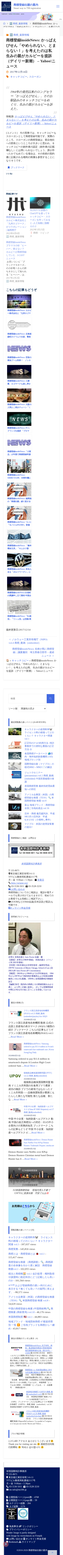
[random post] (16, 1348)
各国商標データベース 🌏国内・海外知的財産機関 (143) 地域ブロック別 (39, 756)
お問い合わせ (18, 889)
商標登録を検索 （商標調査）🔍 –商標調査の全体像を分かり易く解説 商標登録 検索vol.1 (30, 1265)
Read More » (17, 1036)
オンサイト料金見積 (20, 908)
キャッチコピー (18, 76)
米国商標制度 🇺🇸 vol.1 (20, 1316)
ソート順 (13, 708)
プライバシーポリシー (20, 1529)
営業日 (40, 880)
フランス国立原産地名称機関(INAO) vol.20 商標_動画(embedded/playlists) (37, 1413)
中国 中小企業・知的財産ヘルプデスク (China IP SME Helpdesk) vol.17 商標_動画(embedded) (39, 1109)
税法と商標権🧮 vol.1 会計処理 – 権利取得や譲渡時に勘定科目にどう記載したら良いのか (31, 1277)
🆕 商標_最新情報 (19, 23)
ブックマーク (17, 167)
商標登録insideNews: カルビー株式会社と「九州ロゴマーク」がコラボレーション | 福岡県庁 (16, 223)
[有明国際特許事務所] (31, 850)
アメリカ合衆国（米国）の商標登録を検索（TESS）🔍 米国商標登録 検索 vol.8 (39, 797)
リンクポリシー (30, 1526)
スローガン (35, 76)
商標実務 (13, 1249)
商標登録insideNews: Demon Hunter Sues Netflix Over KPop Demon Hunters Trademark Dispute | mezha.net (39, 1143)
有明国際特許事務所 (31, 864)
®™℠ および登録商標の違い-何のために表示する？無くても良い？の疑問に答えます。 (31, 1289)
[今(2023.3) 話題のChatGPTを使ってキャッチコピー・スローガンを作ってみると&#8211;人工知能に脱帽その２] (40, 203)
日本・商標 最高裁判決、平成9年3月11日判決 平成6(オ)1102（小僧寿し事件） (40, 816)
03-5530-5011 (15, 1486)
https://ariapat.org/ (19, 883)
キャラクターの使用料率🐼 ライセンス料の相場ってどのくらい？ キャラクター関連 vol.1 (30, 1241)
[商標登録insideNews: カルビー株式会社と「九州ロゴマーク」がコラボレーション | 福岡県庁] (16, 206)
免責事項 (13, 1526)
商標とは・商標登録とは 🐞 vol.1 (26, 1253)
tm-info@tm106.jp (17, 1489)
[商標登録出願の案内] (6, 6)
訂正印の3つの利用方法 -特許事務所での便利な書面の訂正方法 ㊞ (39, 746)
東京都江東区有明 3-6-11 (20, 1477)
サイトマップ (28, 1542)
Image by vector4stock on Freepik (26, 1536)
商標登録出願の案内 (26, 4)
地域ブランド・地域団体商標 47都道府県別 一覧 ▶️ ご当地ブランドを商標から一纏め (31, 1325)
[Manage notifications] (5, 1544)
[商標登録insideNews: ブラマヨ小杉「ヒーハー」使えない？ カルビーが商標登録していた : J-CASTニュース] (18, 262)
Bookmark (13, 1542)
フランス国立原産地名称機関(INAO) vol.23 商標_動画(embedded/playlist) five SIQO (36, 1013)
